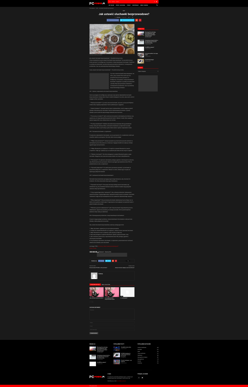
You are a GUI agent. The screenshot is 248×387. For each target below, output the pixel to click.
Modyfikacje (135, 5)
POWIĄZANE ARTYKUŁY (95, 284)
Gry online (111, 5)
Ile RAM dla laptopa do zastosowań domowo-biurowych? (126, 354)
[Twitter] (157, 1)
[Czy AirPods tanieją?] (141, 61)
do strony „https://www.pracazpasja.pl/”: (108, 246)
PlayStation (140, 355)
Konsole (139, 361)
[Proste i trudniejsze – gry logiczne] (117, 362)
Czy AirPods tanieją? (149, 59)
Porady (129, 5)
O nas (110, 1)
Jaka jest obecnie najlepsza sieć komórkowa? (124, 267)
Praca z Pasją (93, 248)
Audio (124, 10)
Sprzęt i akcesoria (120, 5)
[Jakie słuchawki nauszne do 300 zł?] (97, 292)
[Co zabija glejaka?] (127, 292)
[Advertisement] (99, 81)
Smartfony (140, 363)
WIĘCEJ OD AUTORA (106, 284)
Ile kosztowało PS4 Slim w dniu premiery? (98, 267)
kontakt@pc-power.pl (121, 381)
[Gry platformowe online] (117, 349)
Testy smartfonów (141, 353)
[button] (156, 5)
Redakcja (118, 17)
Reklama (113, 1)
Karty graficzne (141, 359)
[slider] (93, 252)
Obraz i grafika (144, 5)
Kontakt (117, 1)
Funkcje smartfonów (142, 347)
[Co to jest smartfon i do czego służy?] (141, 55)
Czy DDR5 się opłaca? (149, 47)
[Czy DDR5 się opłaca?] (141, 49)
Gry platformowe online (126, 347)
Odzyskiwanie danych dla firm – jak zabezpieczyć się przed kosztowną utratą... (151, 41)
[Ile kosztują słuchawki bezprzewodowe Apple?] (112, 292)
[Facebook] (154, 1)
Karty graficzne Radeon (142, 357)
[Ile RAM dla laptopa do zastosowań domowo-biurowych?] (117, 355)
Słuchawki (140, 349)
